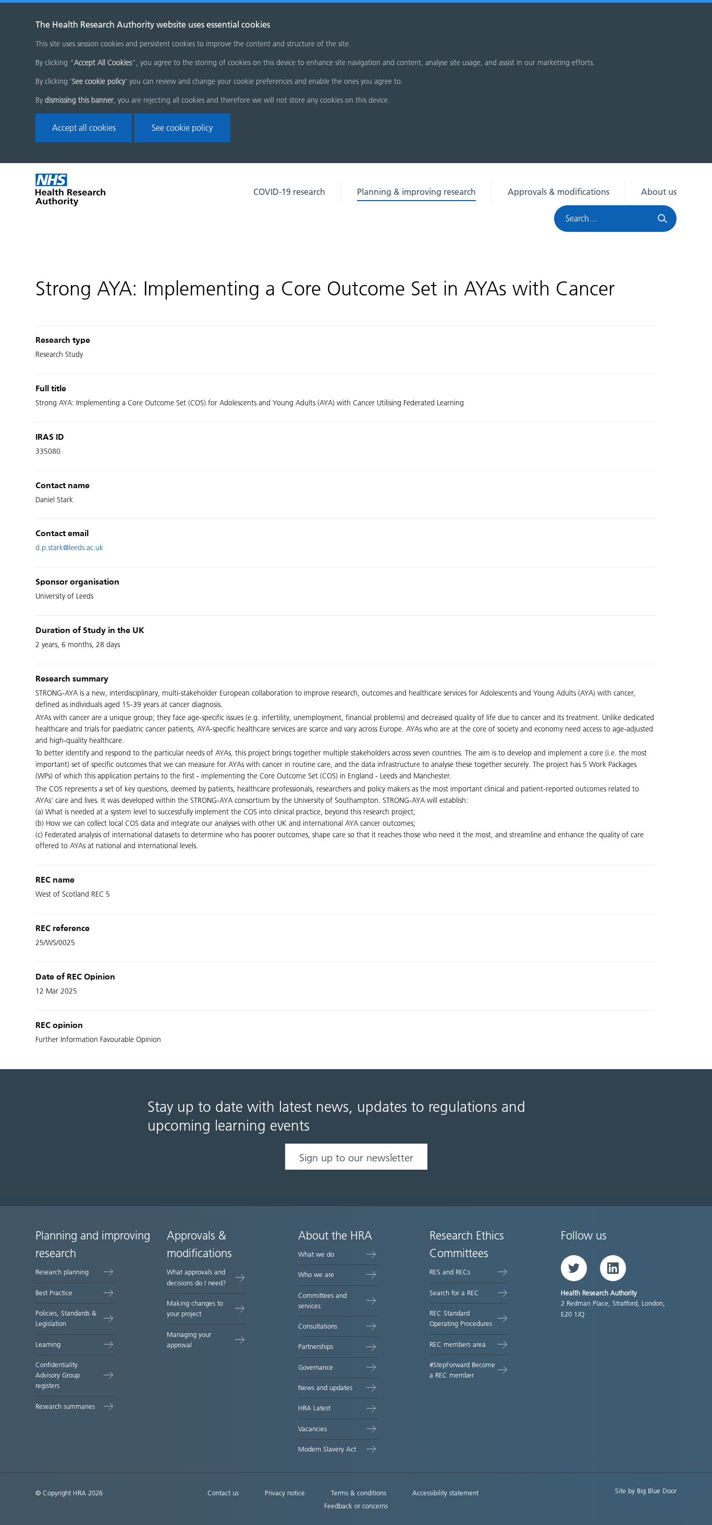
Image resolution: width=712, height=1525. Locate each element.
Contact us (223, 1493)
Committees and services (322, 1301)
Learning (47, 1344)
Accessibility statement (445, 1493)
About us (659, 192)
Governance (315, 1367)
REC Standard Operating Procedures (460, 1318)
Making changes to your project (195, 1308)
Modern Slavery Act (327, 1449)
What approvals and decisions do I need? (196, 1277)
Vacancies (312, 1429)
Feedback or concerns (356, 1506)
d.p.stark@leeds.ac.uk (69, 547)
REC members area (457, 1344)
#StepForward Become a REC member (462, 1370)
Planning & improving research (416, 192)
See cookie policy (182, 128)
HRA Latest (314, 1408)
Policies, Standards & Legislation (65, 1318)
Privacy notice (285, 1493)
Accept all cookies (84, 128)
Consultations (317, 1326)
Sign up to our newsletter (356, 1157)
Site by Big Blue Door (646, 1491)
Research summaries (65, 1406)
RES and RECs (449, 1272)
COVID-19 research (289, 192)
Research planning (62, 1272)
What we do (316, 1254)
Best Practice (53, 1293)
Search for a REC (454, 1293)
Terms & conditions (358, 1493)
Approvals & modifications (558, 192)
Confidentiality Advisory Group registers (57, 1375)
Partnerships (315, 1346)
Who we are (316, 1275)
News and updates (325, 1388)
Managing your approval (189, 1340)
